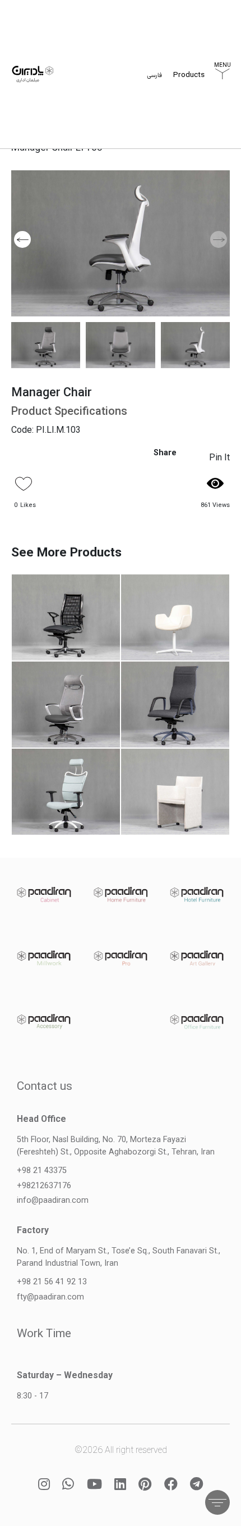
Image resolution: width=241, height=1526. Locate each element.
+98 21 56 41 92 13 (52, 1282)
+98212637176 (44, 1185)
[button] (22, 239)
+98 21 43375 (42, 1170)
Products (189, 75)
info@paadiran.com (53, 1200)
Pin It (219, 457)
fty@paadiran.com (50, 1297)
